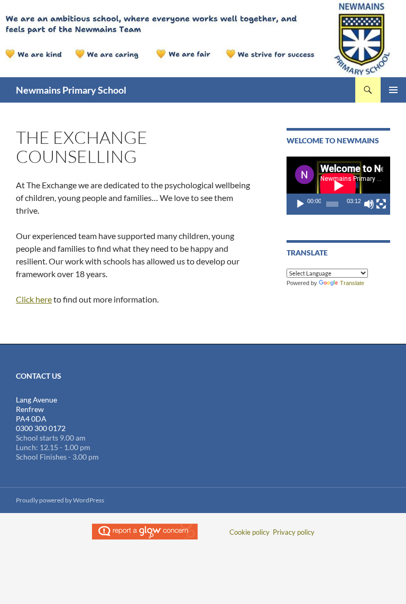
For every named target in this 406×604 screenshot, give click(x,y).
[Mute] (369, 204)
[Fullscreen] (381, 204)
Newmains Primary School (71, 90)
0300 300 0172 (41, 428)
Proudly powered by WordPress (60, 500)
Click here (34, 299)
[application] (338, 186)
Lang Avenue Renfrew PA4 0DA (36, 409)
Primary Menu (393, 90)
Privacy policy (294, 532)
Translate (352, 283)
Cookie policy (249, 532)
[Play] (300, 204)
